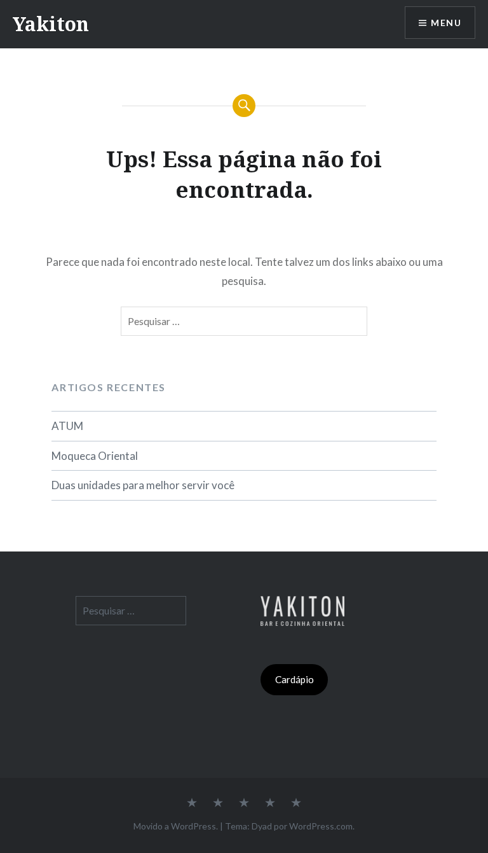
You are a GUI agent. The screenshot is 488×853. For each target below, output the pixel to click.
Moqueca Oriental (94, 455)
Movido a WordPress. (175, 826)
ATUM (67, 426)
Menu (446, 22)
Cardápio (294, 679)
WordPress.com (321, 826)
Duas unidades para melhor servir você (142, 485)
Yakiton (51, 24)
